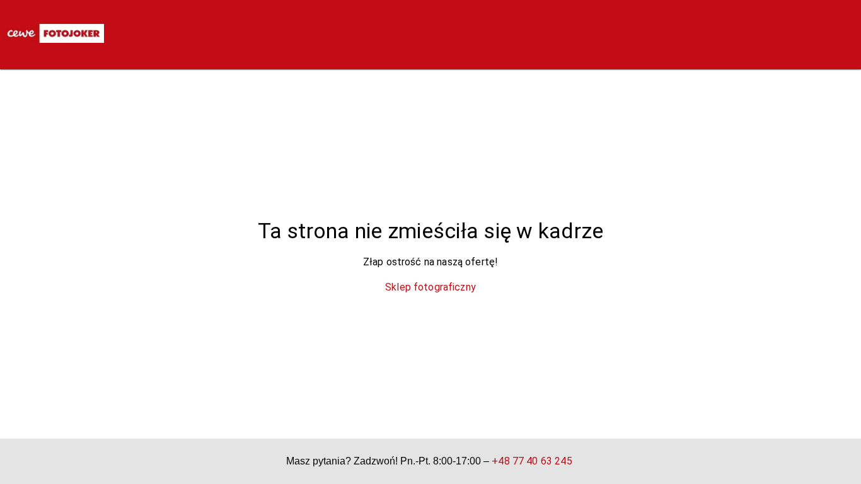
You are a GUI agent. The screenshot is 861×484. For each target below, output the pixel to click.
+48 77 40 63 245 (532, 461)
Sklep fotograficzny (430, 287)
